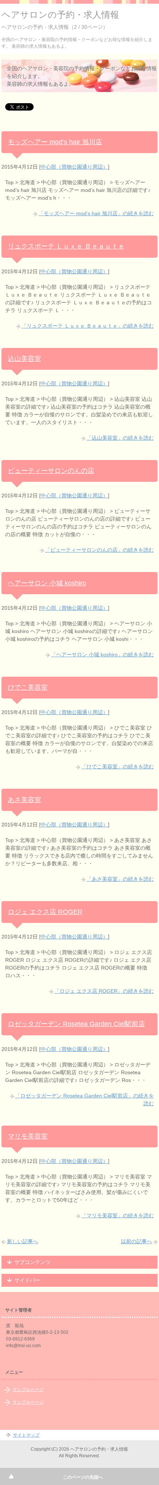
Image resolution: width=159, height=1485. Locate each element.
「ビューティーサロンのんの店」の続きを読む (99, 550)
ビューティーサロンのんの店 (51, 470)
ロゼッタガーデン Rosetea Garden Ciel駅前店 (76, 1024)
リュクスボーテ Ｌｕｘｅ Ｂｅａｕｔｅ (66, 246)
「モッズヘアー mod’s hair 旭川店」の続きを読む (96, 213)
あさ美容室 (24, 800)
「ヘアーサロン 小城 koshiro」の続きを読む (102, 654)
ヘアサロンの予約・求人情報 (60, 15)
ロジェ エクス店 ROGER (45, 912)
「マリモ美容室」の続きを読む (117, 1215)
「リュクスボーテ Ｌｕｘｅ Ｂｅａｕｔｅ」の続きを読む (87, 326)
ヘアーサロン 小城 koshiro (47, 583)
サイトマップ (26, 1435)
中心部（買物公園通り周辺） (74, 167)
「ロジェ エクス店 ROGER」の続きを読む (104, 991)
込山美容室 (24, 358)
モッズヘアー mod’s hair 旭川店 (55, 142)
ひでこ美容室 (28, 687)
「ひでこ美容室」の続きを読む (117, 766)
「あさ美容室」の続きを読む (120, 879)
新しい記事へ (22, 1241)
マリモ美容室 (28, 1136)
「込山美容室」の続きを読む (120, 438)
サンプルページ (28, 1389)
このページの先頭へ (83, 1477)
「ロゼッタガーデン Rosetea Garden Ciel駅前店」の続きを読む (84, 1099)
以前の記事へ (136, 1241)
